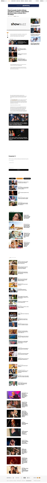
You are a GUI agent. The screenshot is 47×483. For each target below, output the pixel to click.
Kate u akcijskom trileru (14, 99)
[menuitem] (46, 1)
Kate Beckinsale (20, 65)
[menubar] (46, 1)
